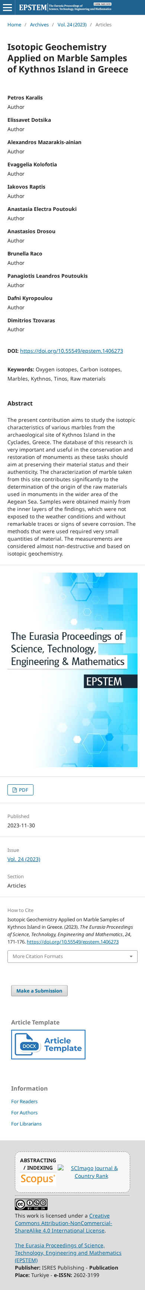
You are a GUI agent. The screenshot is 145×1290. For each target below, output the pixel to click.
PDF (23, 789)
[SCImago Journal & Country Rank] (91, 1175)
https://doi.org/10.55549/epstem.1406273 (71, 350)
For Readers (24, 1101)
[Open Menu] (7, 7)
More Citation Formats (38, 956)
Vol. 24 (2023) (72, 24)
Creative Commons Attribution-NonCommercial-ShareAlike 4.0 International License (63, 1223)
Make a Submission (39, 990)
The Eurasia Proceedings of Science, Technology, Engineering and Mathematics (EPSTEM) (68, 1253)
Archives (39, 24)
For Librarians (26, 1123)
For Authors (24, 1112)
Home (14, 24)
